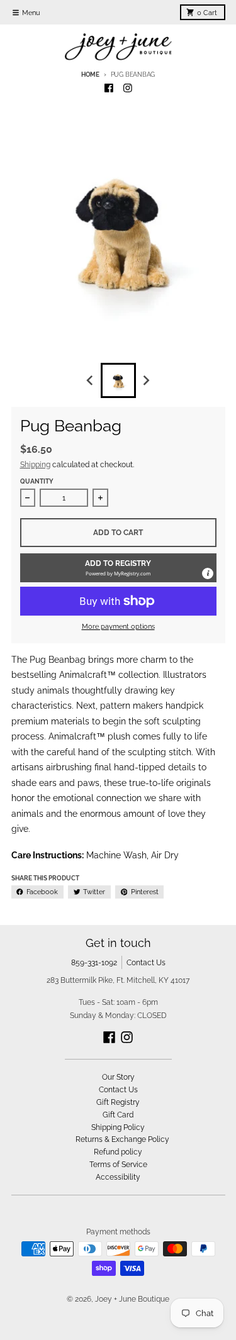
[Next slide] (146, 381)
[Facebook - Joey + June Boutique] (108, 88)
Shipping (35, 464)
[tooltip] (207, 573)
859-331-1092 (94, 962)
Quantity (36, 481)
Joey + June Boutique (132, 1299)
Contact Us (146, 962)
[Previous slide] (91, 381)
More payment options (118, 626)
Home (90, 74)
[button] (118, 567)
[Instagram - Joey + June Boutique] (127, 88)
